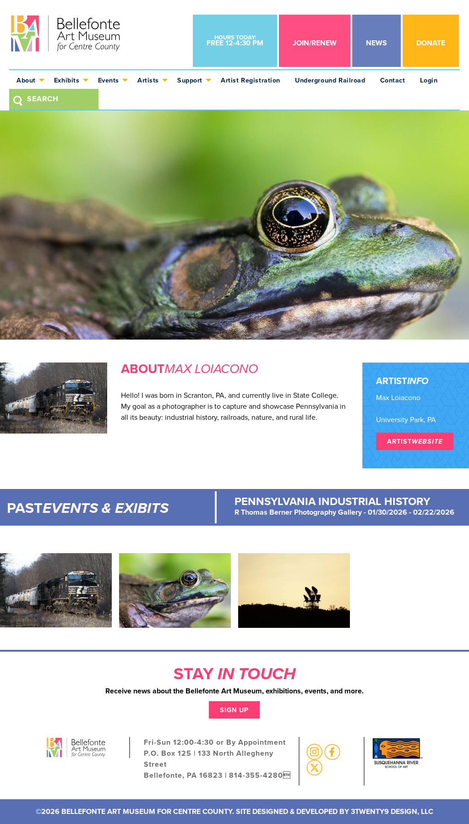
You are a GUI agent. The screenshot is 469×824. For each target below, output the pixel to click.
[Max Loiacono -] (56, 589)
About (26, 80)
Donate (430, 43)
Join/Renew (315, 43)
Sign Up (234, 710)
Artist (414, 441)
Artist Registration (250, 80)
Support (189, 80)
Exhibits (67, 80)
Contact (392, 80)
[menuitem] (28, 79)
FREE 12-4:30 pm (235, 40)
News (376, 43)
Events (108, 80)
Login (429, 80)
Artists (148, 80)
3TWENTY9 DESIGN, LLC (392, 811)
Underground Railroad (330, 80)
